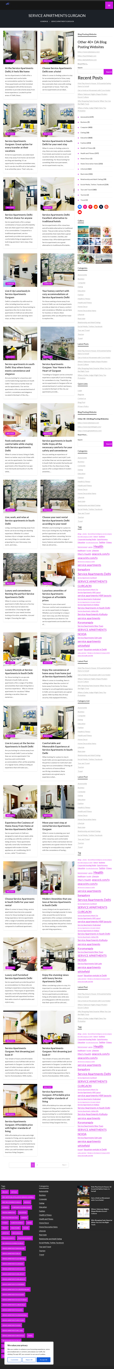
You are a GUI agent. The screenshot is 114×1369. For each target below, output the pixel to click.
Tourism (83, 195)
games (90, 547)
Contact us (82, 398)
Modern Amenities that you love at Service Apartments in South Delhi (56, 902)
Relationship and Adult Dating (91, 179)
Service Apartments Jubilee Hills (88, 611)
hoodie (89, 551)
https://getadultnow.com (87, 60)
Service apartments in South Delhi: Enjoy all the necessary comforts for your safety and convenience (57, 445)
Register (81, 394)
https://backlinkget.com (87, 56)
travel (80, 649)
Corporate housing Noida (87, 539)
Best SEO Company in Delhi (85, 536)
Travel (82, 200)
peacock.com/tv (101, 553)
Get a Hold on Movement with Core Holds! (94, 90)
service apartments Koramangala (89, 620)
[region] (28, 1353)
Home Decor (85, 159)
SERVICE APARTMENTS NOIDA (92, 632)
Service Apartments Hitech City (88, 590)
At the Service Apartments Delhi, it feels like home (19, 70)
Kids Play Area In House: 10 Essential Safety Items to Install (101, 1189)
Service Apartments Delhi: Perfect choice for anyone (19, 216)
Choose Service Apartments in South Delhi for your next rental (20, 902)
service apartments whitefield (89, 643)
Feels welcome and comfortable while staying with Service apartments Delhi (19, 445)
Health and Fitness (87, 153)
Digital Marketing (102, 539)
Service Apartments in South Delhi (94, 608)
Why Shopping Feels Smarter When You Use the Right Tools (101, 1222)
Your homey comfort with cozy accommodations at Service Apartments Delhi (55, 294)
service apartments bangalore (89, 567)
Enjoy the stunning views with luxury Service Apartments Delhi (55, 978)
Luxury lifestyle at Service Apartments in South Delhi (19, 671)
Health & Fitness (86, 148)
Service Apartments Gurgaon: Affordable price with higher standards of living (19, 1126)
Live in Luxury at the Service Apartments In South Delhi (20, 745)
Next (64, 1165)
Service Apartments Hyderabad (89, 599)
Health (98, 546)
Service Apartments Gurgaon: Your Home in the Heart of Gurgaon (56, 367)
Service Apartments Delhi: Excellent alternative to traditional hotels (56, 218)
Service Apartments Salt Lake (90, 638)
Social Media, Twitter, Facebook (92, 184)
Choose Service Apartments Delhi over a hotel (57, 70)
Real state (10, 61)
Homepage (44, 21)
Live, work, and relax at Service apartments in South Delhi (20, 520)
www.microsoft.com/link (85, 656)
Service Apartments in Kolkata (88, 605)
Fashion (83, 143)
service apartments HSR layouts (94, 595)
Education (84, 138)
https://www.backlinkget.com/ (89, 427)
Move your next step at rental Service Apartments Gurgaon (56, 826)
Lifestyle (83, 169)
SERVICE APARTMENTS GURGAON (92, 584)
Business (83, 122)
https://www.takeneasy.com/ (89, 52)
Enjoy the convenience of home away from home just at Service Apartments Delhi (57, 673)
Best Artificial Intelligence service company (100, 534)
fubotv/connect (83, 547)
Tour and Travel (86, 190)
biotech (96, 536)
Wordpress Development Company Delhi (98, 653)
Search (80, 68)
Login (80, 390)
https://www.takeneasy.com (88, 423)
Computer (10, 283)
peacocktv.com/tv (88, 557)
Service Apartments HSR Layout (89, 592)
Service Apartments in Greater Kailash (89, 602)
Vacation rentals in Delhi (95, 649)
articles (84, 534)
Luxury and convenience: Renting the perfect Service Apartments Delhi (19, 593)
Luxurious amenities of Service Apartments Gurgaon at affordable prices (54, 595)
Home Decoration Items (89, 164)
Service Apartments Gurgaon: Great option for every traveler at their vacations (19, 146)
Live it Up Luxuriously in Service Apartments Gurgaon (17, 294)
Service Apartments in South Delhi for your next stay (57, 143)
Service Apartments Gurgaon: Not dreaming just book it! (20, 1051)
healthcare (82, 550)
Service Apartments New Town (90, 626)
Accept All (43, 1360)
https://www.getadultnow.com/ (90, 431)
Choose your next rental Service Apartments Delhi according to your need (55, 520)
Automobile (84, 117)
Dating (83, 133)
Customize (14, 1360)
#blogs (80, 534)
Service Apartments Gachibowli (87, 578)
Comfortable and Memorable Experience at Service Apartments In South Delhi (57, 748)
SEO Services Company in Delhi (86, 561)
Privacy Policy (83, 406)
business (102, 536)
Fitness (109, 542)
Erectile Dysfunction (92, 542)
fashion (102, 542)
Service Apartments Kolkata (92, 614)
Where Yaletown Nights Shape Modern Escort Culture (100, 1211)
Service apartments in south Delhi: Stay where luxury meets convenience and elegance (20, 369)
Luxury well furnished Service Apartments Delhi (18, 976)
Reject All (29, 1360)
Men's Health (84, 554)
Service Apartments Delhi (94, 574)
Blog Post (81, 402)
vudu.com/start (82, 653)
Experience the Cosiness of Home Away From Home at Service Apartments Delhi (19, 826)
